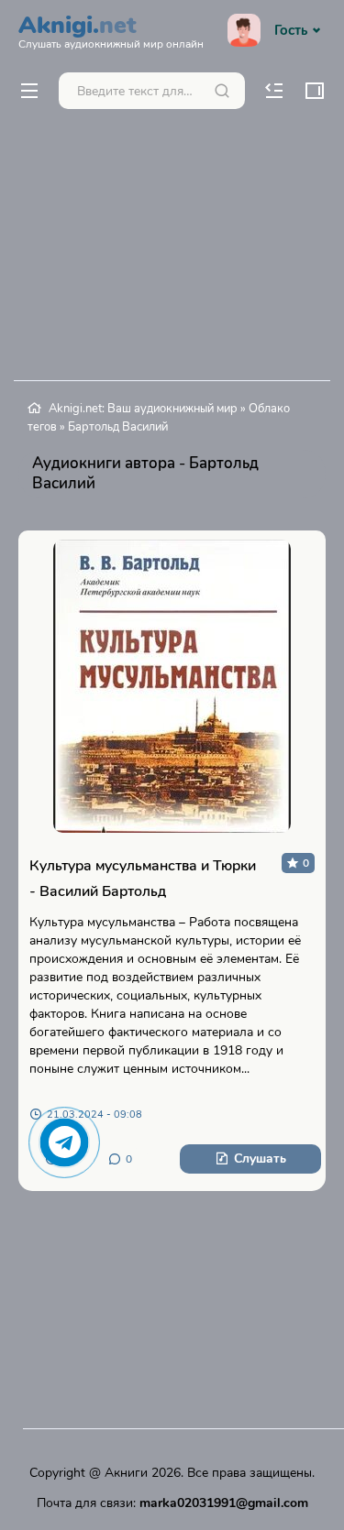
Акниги (126, 1472)
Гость (290, 30)
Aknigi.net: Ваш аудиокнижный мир (143, 408)
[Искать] (222, 90)
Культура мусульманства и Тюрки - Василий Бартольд (142, 879)
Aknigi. (111, 29)
